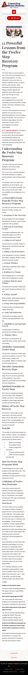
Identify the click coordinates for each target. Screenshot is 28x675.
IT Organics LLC (15, 666)
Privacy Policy (19, 669)
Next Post (14, 657)
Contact (22, 671)
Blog (3, 69)
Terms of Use (8, 669)
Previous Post (14, 653)
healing (4, 212)
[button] (14, 12)
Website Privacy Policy (10, 671)
